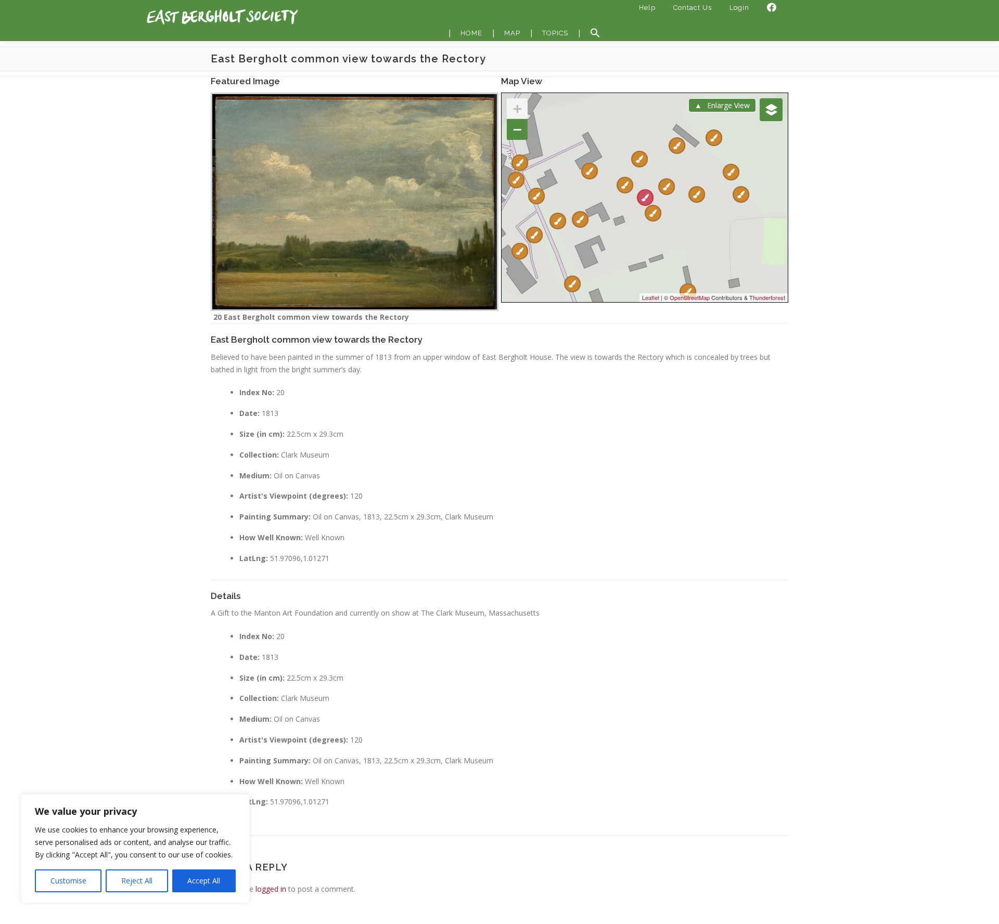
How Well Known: (271, 537)
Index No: (256, 392)
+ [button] (517, 108)
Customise (68, 881)
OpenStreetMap (690, 297)
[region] (135, 848)
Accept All (203, 881)
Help (647, 7)
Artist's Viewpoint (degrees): (293, 496)
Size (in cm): (262, 434)
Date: (249, 413)
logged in (270, 889)
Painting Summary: (275, 517)
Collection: (259, 455)
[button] (595, 33)
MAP (512, 33)
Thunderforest (767, 297)
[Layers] (771, 109)
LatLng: (253, 558)
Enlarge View (728, 105)
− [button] (517, 129)
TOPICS (555, 33)
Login (739, 7)
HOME (471, 33)
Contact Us (692, 7)
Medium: (255, 475)
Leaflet (650, 297)
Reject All (136, 881)
